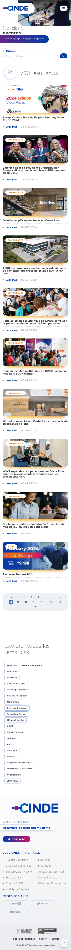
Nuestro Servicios (17, 860)
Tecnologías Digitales (17, 690)
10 (25, 602)
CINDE (10, 726)
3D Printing (12, 781)
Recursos (44, 860)
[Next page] (35, 606)
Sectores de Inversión (19, 871)
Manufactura (13, 702)
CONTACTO (18, 839)
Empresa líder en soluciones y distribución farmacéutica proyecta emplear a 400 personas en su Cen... (34, 170)
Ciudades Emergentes (52, 883)
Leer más (11, 126)
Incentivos (44, 866)
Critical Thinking (15, 732)
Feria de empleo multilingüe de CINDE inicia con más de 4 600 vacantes (35, 372)
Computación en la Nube (19, 763)
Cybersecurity (14, 775)
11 (33, 602)
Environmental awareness (19, 769)
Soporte (43, 939)
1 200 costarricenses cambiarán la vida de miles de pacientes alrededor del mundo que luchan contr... (35, 271)
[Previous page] (11, 597)
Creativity (12, 750)
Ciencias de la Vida (16, 684)
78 (51, 602)
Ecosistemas (14, 877)
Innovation (12, 671)
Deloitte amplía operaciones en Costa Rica (31, 220)
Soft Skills (12, 738)
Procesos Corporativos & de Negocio (24, 665)
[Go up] (64, 943)
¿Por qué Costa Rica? (19, 866)
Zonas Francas (47, 877)
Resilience (12, 678)
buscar (63, 56)
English (55, 939)
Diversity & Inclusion (17, 708)
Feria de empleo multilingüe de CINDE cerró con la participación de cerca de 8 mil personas (35, 322)
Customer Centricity (17, 696)
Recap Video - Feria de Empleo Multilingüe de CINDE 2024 (33, 119)
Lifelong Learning (15, 720)
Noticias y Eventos (17, 889)
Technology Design (16, 714)
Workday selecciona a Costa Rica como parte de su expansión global (35, 422)
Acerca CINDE (14, 883)
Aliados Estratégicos (51, 871)
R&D (9, 744)
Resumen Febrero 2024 (18, 574)
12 (41, 602)
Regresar (11, 51)
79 (59, 602)
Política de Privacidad (23, 939)
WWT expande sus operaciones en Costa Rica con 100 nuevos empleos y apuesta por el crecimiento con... (33, 474)
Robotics (11, 757)
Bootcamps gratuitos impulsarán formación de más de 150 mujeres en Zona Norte (33, 525)
